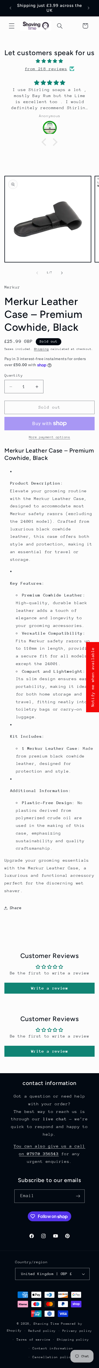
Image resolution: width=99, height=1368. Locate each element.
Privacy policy (77, 1331)
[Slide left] (37, 273)
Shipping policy (73, 1339)
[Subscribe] (78, 1196)
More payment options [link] (49, 437)
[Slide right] (62, 273)
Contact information (52, 1348)
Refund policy (42, 1331)
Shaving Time (46, 1323)
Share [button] (16, 908)
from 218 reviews (46, 68)
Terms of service (33, 1339)
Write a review (49, 988)
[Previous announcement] (10, 8)
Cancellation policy (52, 1357)
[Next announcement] (88, 8)
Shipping (41, 349)
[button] (11, 25)
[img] (49, 61)
